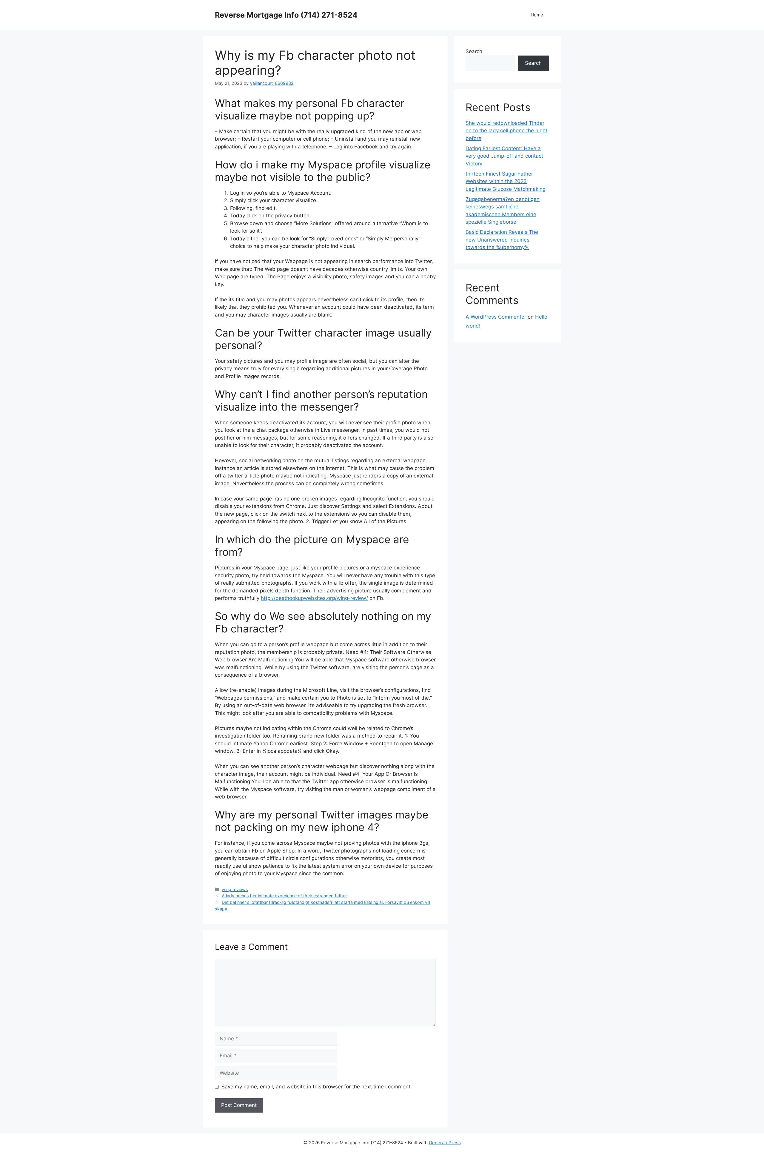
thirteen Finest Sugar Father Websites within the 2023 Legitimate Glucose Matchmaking (506, 181)
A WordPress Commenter (496, 317)
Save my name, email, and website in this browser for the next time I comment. (316, 1087)
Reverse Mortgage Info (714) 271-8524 (286, 14)
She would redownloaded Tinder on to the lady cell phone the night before (506, 130)
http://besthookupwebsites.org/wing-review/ (314, 598)
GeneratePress (445, 1142)
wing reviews (235, 889)
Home (537, 15)
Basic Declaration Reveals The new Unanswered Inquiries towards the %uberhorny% (502, 239)
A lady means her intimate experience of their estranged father (284, 895)
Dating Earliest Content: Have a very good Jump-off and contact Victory (504, 156)
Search (474, 51)
